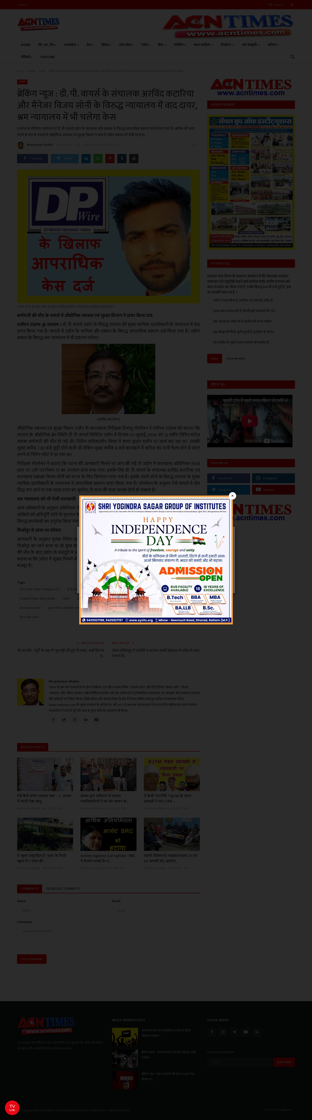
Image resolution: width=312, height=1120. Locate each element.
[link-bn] (156, 559)
